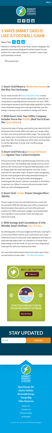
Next (41, 295)
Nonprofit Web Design (18, 422)
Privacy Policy (26, 413)
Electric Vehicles (26, 390)
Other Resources (26, 401)
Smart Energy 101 (26, 387)
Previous (11, 295)
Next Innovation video (30, 95)
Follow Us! (33, 274)
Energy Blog (26, 397)
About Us (26, 406)
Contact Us (26, 409)
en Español (26, 416)
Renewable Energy (26, 394)
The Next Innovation (34, 255)
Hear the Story (26, 314)
